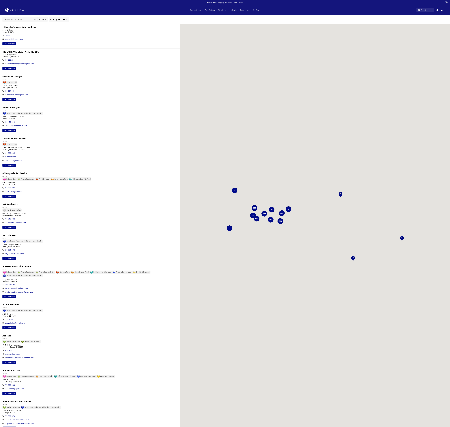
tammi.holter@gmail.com (15, 323)
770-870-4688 (10, 385)
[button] (340, 194)
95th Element (9, 235)
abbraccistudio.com (12, 354)
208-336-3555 (10, 35)
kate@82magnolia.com (13, 191)
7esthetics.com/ (11, 157)
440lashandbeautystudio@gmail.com (19, 64)
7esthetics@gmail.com (13, 160)
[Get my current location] (35, 19)
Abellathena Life (11, 370)
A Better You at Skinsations (16, 266)
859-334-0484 (10, 91)
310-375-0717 (10, 350)
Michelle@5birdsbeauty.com (16, 126)
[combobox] (17, 19)
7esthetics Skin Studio (14, 138)
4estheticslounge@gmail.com (16, 95)
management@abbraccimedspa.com (19, 358)
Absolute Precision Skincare (16, 402)
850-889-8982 (10, 188)
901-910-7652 (10, 219)
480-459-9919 (10, 122)
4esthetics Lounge (12, 76)
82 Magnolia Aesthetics (14, 173)
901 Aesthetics (10, 204)
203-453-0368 (10, 284)
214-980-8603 (10, 153)
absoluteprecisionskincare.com (17, 420)
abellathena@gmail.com (14, 389)
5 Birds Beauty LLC (12, 107)
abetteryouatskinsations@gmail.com (19, 292)
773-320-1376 (10, 416)
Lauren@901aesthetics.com (15, 222)
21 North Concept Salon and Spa (19, 27)
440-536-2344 (10, 60)
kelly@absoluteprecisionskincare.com (19, 423)
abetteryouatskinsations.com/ (16, 288)
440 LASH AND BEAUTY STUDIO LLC (20, 52)
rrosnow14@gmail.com (14, 39)
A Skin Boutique (10, 305)
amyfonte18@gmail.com (14, 253)
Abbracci (6, 336)
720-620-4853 (10, 319)
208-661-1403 (10, 250)
